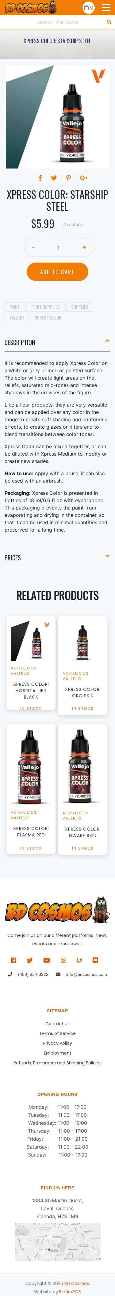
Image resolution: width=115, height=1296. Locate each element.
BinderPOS (70, 1292)
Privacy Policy (57, 1043)
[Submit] (109, 22)
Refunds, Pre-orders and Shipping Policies (57, 1063)
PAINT (15, 306)
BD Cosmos (76, 1283)
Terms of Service (57, 1033)
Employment (57, 1053)
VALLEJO (17, 317)
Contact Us (57, 1024)
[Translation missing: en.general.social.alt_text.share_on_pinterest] (69, 178)
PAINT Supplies (45, 306)
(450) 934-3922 (32, 974)
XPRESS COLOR (48, 317)
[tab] (57, 345)
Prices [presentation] (13, 557)
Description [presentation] (20, 342)
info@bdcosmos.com (86, 974)
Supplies (79, 306)
